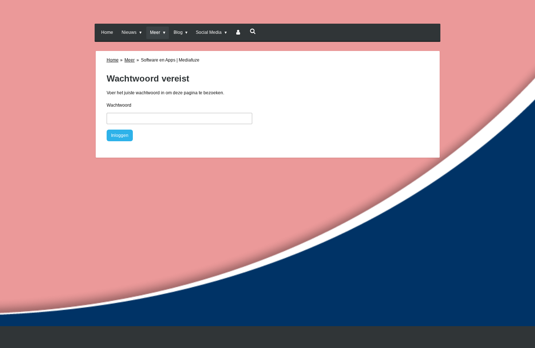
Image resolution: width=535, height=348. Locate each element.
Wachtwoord (119, 105)
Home (113, 60)
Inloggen (119, 135)
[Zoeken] (252, 31)
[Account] (238, 33)
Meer (129, 60)
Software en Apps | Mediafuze (170, 60)
